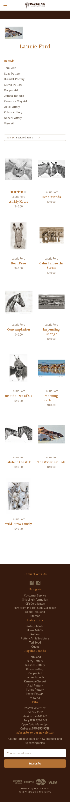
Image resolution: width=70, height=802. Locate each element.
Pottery (35, 634)
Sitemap (35, 615)
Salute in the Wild (19, 462)
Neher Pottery (13, 118)
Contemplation (18, 329)
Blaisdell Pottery (14, 79)
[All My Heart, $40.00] (18, 169)
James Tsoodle (14, 96)
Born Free (18, 263)
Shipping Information (35, 599)
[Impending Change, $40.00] (52, 302)
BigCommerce (41, 788)
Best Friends (51, 197)
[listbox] (29, 138)
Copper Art (11, 90)
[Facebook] (32, 583)
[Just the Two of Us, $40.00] (18, 368)
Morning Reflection (52, 398)
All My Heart (18, 202)
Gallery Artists (35, 626)
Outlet (35, 646)
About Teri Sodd (35, 611)
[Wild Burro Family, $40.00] (18, 496)
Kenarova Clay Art (15, 101)
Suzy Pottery (12, 73)
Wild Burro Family (18, 524)
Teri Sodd (10, 68)
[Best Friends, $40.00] (52, 169)
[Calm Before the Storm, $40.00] (52, 235)
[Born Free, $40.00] (18, 235)
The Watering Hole (51, 462)
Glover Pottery (13, 85)
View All (9, 123)
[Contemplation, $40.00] (18, 302)
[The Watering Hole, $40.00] (52, 434)
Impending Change (51, 332)
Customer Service (35, 595)
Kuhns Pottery (13, 112)
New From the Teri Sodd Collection (35, 607)
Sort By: (10, 137)
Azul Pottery (12, 107)
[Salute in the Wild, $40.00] (18, 434)
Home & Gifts (35, 630)
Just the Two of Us (18, 396)
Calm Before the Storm (51, 266)
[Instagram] (38, 583)
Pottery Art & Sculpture (35, 638)
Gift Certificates (35, 603)
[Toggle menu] (5, 5)
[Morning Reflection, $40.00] (52, 368)
